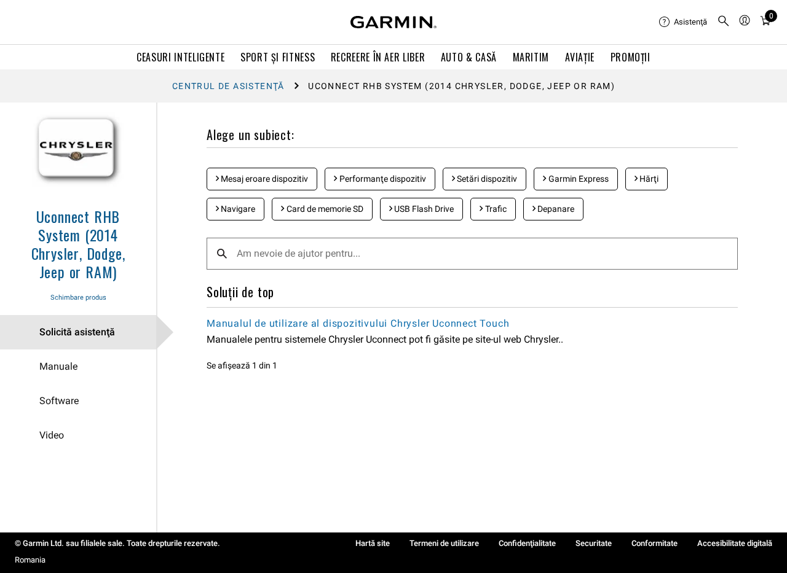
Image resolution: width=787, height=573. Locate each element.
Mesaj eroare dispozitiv (263, 179)
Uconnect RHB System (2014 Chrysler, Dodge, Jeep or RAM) (78, 244)
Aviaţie (580, 57)
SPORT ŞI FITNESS (277, 57)
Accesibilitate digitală (734, 543)
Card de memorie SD (324, 209)
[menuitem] (683, 22)
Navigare (237, 209)
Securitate (593, 543)
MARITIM (531, 57)
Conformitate (654, 543)
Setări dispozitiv (486, 179)
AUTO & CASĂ (469, 57)
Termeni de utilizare (444, 543)
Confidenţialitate (527, 543)
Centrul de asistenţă (228, 86)
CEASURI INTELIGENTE (180, 57)
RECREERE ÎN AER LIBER (378, 57)
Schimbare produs (78, 298)
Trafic (495, 209)
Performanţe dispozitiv (382, 179)
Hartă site (372, 543)
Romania (30, 559)
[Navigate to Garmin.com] (393, 22)
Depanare (555, 209)
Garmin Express (578, 179)
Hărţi (648, 179)
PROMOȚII (631, 57)
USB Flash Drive (423, 209)
